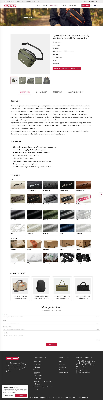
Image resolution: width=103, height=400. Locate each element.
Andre (35, 389)
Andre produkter (75, 92)
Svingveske (24, 27)
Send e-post (65, 68)
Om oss (45, 5)
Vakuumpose (38, 375)
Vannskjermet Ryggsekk (42, 381)
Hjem (38, 5)
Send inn (51, 344)
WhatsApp (57, 68)
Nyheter (63, 5)
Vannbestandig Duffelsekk (42, 387)
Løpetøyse (37, 361)
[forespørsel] (101, 194)
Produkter (53, 5)
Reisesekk (36, 367)
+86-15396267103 (91, 1)
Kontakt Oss (73, 5)
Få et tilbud (85, 5)
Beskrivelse (25, 92)
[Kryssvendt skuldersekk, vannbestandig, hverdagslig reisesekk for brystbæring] (30, 54)
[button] (13, 54)
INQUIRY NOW (75, 68)
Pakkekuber (37, 384)
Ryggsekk (36, 373)
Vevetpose (37, 370)
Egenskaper (41, 92)
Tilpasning (57, 92)
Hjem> (14, 27)
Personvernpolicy (82, 397)
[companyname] (10, 5)
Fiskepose (37, 378)
